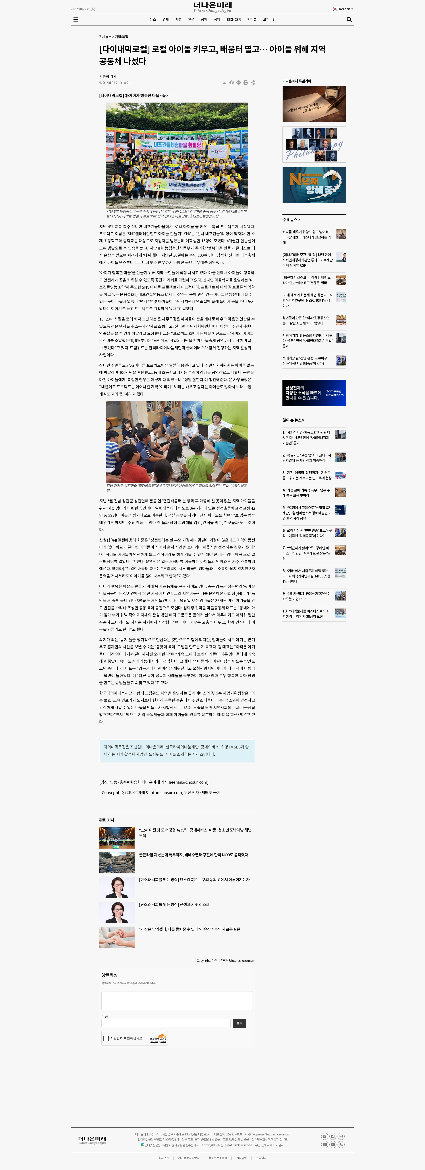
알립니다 (261, 1158)
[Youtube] (332, 1144)
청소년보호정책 (218, 1158)
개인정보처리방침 (188, 1158)
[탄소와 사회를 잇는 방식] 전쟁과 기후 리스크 (174, 904)
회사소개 (163, 1158)
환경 (191, 19)
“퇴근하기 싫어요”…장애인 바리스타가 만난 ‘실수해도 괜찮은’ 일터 (306, 553)
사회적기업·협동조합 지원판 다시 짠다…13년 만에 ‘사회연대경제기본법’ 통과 (307, 340)
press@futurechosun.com (273, 1134)
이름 (104, 1016)
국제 (217, 19)
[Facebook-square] (332, 1136)
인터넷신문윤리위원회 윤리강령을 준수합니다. (172, 1145)
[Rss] (341, 1144)
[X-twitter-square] (324, 1136)
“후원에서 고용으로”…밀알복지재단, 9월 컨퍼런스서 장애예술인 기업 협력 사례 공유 (306, 513)
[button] (224, 82)
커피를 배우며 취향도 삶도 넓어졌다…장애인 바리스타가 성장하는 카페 (306, 237)
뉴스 (153, 19)
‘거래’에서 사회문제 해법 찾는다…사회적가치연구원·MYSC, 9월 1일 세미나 (307, 300)
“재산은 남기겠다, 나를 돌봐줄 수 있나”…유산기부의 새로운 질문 (189, 929)
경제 (165, 19)
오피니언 (269, 19)
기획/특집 (121, 37)
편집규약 (241, 1158)
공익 (204, 19)
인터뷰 (252, 19)
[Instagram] (341, 1136)
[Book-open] (324, 1144)
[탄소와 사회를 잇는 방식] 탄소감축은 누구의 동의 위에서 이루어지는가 (194, 879)
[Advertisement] (314, 710)
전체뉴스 (105, 37)
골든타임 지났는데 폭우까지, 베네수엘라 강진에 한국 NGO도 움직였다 (193, 854)
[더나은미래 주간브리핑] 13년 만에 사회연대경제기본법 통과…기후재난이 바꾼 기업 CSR (307, 260)
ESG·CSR (234, 19)
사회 (178, 19)
